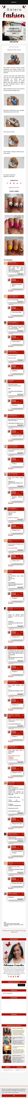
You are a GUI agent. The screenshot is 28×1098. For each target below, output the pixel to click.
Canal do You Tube (13, 760)
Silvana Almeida (12, 647)
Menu (14, 2)
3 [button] (13, 41)
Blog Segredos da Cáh (14, 755)
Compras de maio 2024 (14, 31)
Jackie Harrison (12, 322)
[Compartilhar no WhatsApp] (20, 183)
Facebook (10, 758)
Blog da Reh (11, 782)
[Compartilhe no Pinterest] (13, 183)
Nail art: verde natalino (17, 1028)
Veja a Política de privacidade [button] (11, 1092)
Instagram (10, 757)
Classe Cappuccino (13, 296)
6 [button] (17, 41)
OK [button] (14, 1095)
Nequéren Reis (12, 262)
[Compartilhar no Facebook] (7, 183)
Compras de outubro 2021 (17, 1038)
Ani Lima (10, 608)
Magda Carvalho (12, 833)
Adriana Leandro (14, 280)
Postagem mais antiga (20, 930)
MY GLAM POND (12, 548)
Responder (20, 274)
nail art (14, 187)
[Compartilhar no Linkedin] (17, 183)
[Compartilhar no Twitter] (10, 183)
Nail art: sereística (16, 1055)
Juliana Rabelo (12, 681)
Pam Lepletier (12, 508)
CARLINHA (11, 380)
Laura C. (10, 540)
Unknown (10, 570)
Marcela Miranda (12, 473)
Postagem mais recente (8, 930)
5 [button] (16, 41)
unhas (17, 187)
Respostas (11, 276)
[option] (14, 31)
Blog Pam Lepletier (13, 517)
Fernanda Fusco (12, 415)
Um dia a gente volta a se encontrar (18, 1047)
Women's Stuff (12, 358)
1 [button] (10, 41)
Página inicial (14, 932)
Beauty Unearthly (13, 446)
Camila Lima (11, 746)
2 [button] (11, 41)
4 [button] (14, 41)
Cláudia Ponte (12, 351)
